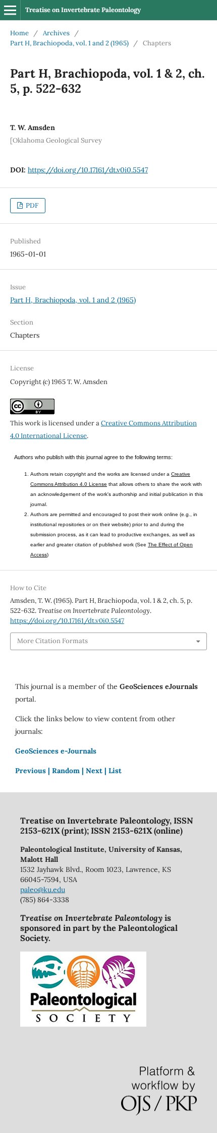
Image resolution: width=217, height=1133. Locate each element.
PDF (31, 205)
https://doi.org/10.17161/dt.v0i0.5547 (88, 169)
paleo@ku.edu (42, 889)
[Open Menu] (10, 10)
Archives (56, 33)
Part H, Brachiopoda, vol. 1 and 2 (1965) (69, 43)
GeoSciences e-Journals (55, 751)
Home (19, 33)
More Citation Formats (52, 641)
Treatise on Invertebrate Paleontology (83, 10)
